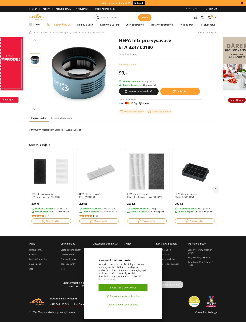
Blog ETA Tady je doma (199, 257)
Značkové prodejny (38, 259)
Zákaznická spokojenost (167, 264)
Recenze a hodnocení (61, 118)
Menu (37, 24)
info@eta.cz (80, 304)
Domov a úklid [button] (85, 24)
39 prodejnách (149, 85)
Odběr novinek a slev (105, 8)
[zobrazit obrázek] (34, 40)
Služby (127, 243)
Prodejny (46, 8)
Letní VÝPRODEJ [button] (62, 24)
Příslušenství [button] (208, 24)
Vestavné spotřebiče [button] (162, 24)
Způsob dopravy (68, 259)
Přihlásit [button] (213, 8)
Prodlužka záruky (63, 8)
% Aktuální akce (83, 8)
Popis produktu (39, 118)
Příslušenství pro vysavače (65, 32)
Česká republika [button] (192, 9)
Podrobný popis (126, 64)
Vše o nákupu (68, 243)
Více (31, 268)
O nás (32, 243)
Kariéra (32, 254)
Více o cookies (106, 279)
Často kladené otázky (71, 249)
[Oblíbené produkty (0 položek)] (202, 17)
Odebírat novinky (170, 284)
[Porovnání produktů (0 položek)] (196, 17)
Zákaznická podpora (165, 259)
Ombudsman (162, 254)
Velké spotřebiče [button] (135, 24)
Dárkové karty (67, 254)
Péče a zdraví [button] (187, 24)
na (60, 211)
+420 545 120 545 (59, 304)
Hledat (145, 17)
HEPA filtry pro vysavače (92, 32)
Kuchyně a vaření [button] (109, 24)
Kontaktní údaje (163, 249)
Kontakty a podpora (167, 243)
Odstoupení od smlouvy (105, 243)
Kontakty (33, 8)
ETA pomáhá (35, 264)
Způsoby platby (68, 264)
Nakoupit (139, 3)
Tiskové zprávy (36, 249)
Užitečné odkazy (197, 243)
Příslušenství (42, 32)
